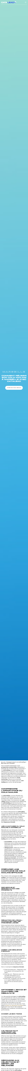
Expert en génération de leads (14, 1005)
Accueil (3, 762)
